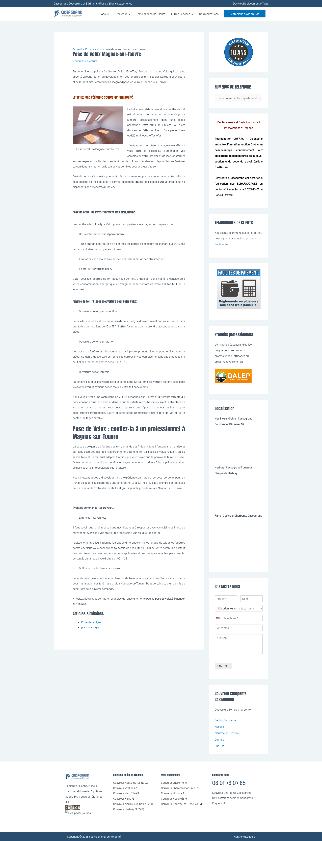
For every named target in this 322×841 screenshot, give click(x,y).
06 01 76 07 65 (229, 782)
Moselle (219, 726)
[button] (244, 13)
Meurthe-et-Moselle (227, 733)
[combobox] (219, 618)
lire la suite (221, 244)
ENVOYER (223, 666)
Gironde (219, 739)
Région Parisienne (225, 720)
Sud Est (219, 745)
